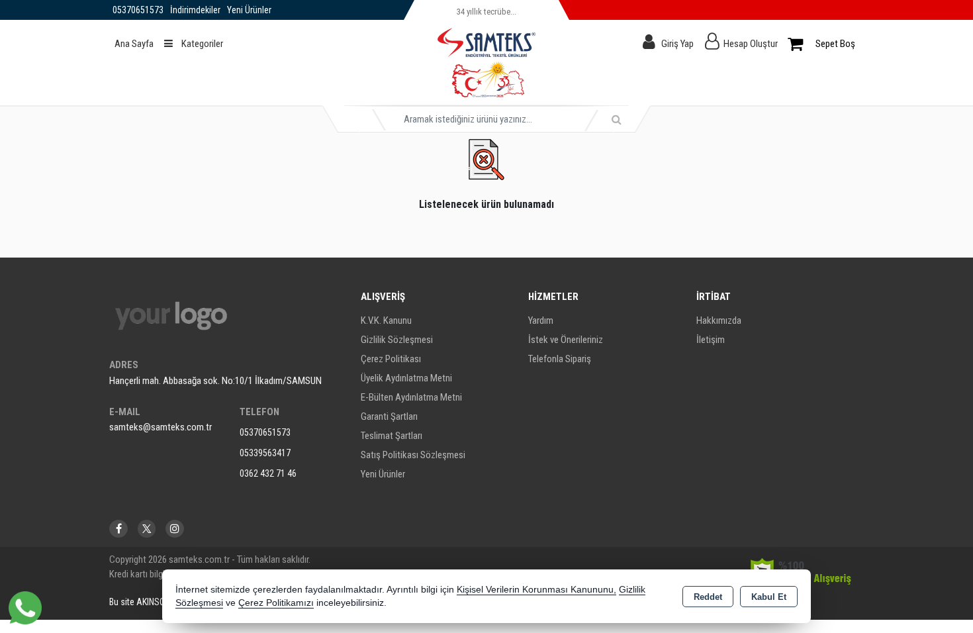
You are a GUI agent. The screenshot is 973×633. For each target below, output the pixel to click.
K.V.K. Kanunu (386, 320)
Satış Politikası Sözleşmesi (413, 455)
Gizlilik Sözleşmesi (397, 340)
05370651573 (265, 432)
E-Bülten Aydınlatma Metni (411, 397)
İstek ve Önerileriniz (565, 340)
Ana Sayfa (134, 44)
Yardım (540, 320)
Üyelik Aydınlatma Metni (406, 378)
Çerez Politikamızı (276, 603)
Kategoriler (201, 44)
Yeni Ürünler (383, 474)
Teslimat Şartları (391, 436)
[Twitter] (147, 529)
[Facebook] (118, 529)
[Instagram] (174, 529)
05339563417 (265, 453)
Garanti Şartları (389, 416)
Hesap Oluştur (750, 44)
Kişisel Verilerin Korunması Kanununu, (536, 590)
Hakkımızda (718, 320)
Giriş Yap (677, 44)
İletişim (710, 340)
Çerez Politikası (391, 359)
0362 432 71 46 (268, 473)
